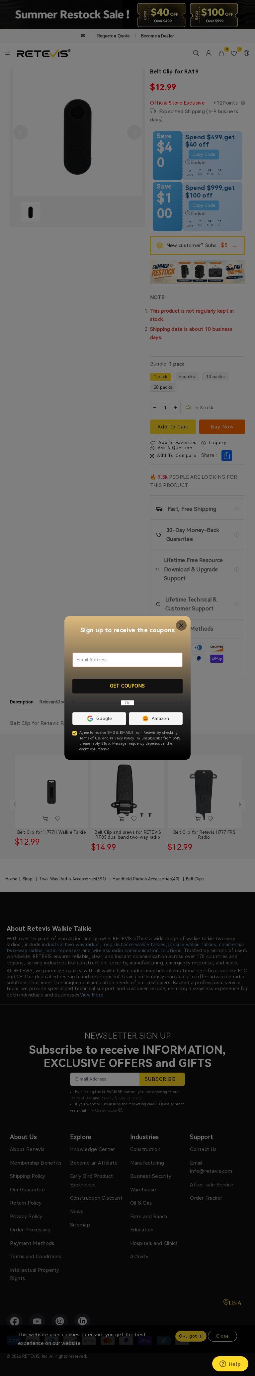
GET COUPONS (127, 685)
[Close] (181, 625)
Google (104, 718)
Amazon (160, 718)
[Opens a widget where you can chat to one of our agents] (230, 1364)
